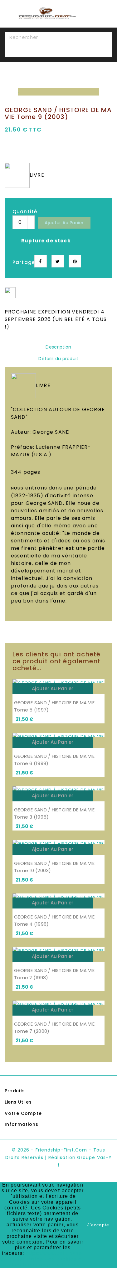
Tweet (58, 261)
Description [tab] (58, 347)
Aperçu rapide (99, 688)
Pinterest (75, 261)
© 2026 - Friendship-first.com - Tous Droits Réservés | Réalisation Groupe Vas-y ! (58, 1157)
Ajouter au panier (64, 223)
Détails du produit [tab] (58, 358)
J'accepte (98, 1224)
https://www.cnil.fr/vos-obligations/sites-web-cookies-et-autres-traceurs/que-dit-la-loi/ (42, 1258)
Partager (40, 261)
